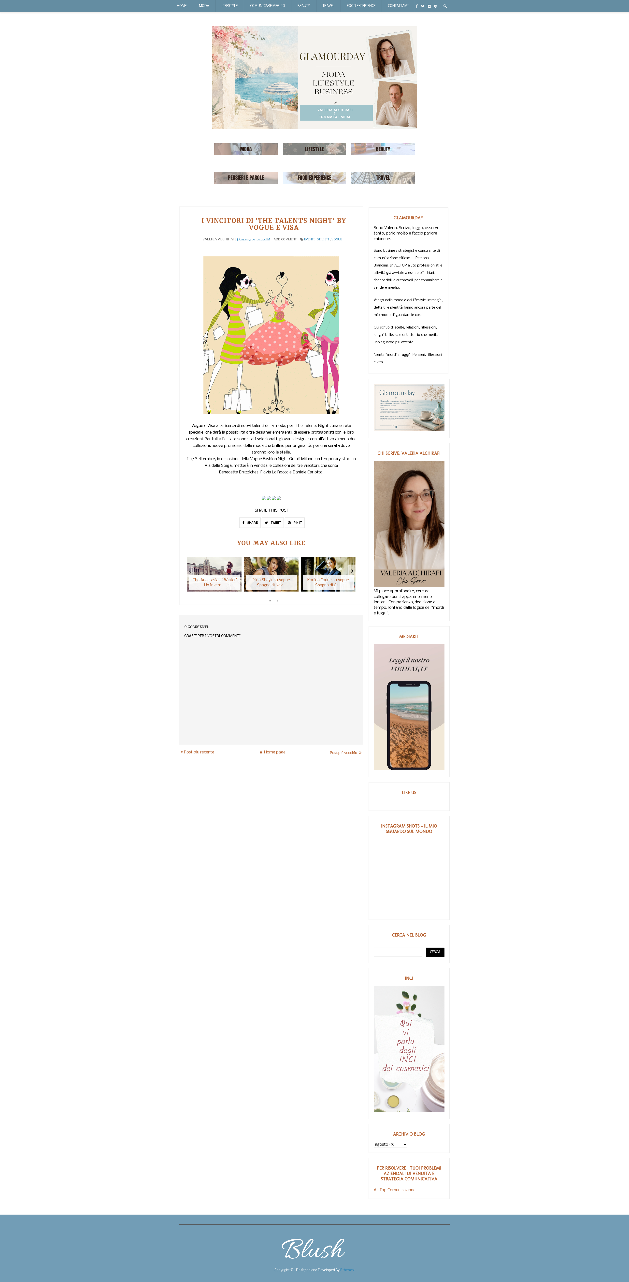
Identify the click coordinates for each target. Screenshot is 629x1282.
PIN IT (297, 522)
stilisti (323, 239)
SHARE (252, 522)
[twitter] (422, 6)
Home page (275, 752)
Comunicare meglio (267, 6)
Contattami (398, 6)
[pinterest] (435, 6)
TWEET (275, 522)
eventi (309, 239)
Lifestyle (230, 6)
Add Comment (285, 239)
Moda (204, 6)
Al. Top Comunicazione (394, 1190)
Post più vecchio (344, 752)
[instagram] (429, 6)
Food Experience (361, 6)
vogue (336, 239)
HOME (181, 6)
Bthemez (347, 1270)
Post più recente (199, 752)
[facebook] (417, 6)
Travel (328, 6)
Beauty (304, 6)
